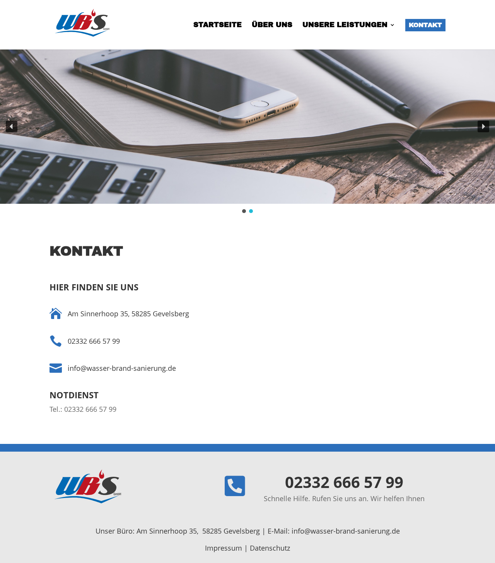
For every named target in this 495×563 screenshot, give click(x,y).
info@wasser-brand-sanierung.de (346, 531)
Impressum (223, 548)
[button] (11, 126)
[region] (247, 132)
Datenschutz (270, 548)
